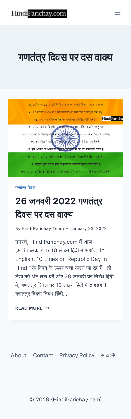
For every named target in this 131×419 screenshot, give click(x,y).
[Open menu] (117, 13)
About (18, 355)
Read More (32, 308)
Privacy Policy (76, 355)
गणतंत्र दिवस (25, 187)
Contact (43, 355)
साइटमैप (109, 355)
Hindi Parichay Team (43, 228)
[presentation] (65, 138)
